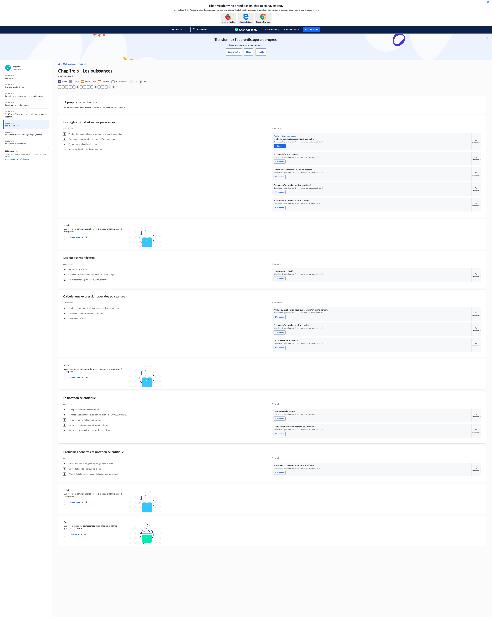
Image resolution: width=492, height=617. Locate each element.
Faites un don (271, 30)
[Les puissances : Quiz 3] (109, 87)
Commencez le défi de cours (17, 159)
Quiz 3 (66, 490)
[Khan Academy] (246, 29)
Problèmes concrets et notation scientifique (93, 452)
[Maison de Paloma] (59, 64)
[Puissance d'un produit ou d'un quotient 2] (73, 87)
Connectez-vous (291, 30)
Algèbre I (82, 64)
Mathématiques (69, 64)
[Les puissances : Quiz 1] (77, 87)
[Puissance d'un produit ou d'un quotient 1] (70, 87)
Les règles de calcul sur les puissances (89, 122)
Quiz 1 (66, 225)
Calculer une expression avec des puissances (94, 296)
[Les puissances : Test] (113, 87)
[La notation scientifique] (99, 87)
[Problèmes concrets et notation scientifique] (106, 87)
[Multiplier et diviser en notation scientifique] (102, 87)
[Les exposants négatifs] (81, 87)
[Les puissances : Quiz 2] (95, 87)
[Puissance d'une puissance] (63, 87)
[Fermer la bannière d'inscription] (487, 38)
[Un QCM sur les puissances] (91, 87)
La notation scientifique (79, 398)
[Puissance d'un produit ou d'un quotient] (88, 87)
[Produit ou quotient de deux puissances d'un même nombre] (84, 87)
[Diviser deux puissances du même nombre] (66, 87)
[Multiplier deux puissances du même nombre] (59, 87)
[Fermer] (488, 2)
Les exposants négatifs (79, 257)
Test (65, 522)
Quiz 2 (66, 365)
